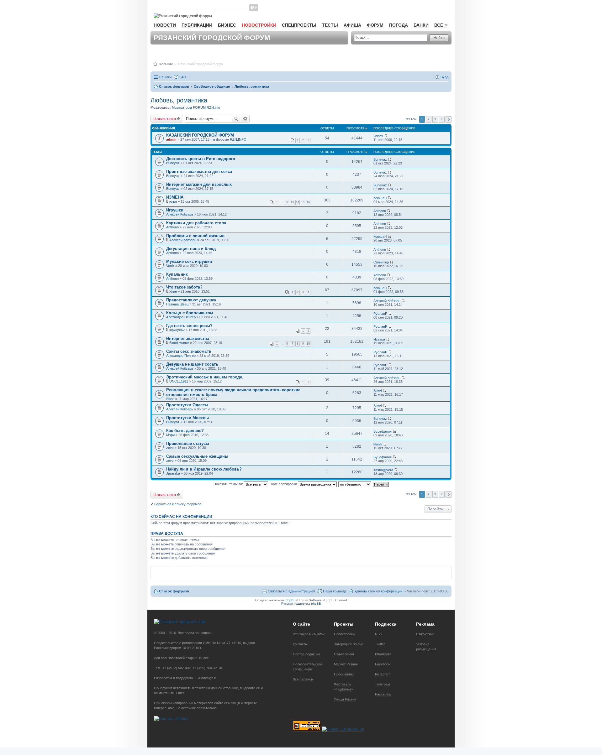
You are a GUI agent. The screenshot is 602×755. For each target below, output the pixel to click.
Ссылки (165, 77)
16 (308, 202)
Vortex (378, 136)
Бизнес (227, 25)
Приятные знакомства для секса (199, 171)
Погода (398, 25)
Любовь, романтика (178, 100)
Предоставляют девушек (191, 300)
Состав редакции (306, 654)
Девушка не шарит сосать (192, 364)
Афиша (352, 25)
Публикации (197, 25)
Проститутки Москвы (187, 417)
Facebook (382, 664)
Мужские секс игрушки (189, 261)
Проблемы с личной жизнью (195, 235)
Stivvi (170, 399)
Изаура (379, 339)
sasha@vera (383, 470)
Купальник (177, 274)
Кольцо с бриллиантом (189, 312)
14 (297, 202)
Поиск (236, 118)
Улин (173, 291)
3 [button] (435, 119)
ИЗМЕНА (174, 197)
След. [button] (449, 119)
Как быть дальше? (185, 430)
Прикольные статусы (187, 443)
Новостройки (259, 25)
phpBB (291, 600)
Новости (165, 25)
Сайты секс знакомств (188, 351)
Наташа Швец (177, 304)
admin (171, 139)
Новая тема (164, 119)
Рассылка (383, 694)
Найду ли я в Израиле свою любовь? (204, 469)
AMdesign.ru (207, 678)
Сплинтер (381, 262)
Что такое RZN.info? (309, 634)
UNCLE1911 (178, 381)
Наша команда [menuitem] (334, 591)
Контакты (300, 644)
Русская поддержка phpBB (301, 603)
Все (438, 25)
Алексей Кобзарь (179, 214)
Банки (421, 25)
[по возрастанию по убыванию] (355, 484)
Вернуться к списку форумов (177, 504)
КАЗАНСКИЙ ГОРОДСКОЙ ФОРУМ (200, 135)
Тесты (330, 25)
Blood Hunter (179, 343)
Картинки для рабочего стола (196, 223)
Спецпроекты (299, 25)
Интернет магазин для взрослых (199, 184)
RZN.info (166, 64)
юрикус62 (177, 330)
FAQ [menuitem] (182, 77)
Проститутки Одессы (187, 405)
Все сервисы (303, 679)
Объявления (344, 654)
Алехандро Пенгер (181, 317)
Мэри (170, 435)
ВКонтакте (383, 654)
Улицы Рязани (345, 699)
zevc (170, 448)
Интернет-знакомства (187, 338)
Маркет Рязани (346, 664)
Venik (170, 266)
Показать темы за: (229, 484)
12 (286, 202)
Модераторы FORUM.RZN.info (196, 107)
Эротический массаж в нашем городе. (204, 377)
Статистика (425, 634)
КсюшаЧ (380, 198)
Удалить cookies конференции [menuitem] (378, 591)
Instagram (382, 674)
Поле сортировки (284, 484)
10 (308, 343)
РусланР (380, 313)
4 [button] (442, 119)
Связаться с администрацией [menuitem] (291, 591)
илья (173, 201)
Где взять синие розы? (189, 325)
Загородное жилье (348, 644)
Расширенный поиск (245, 118)
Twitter (380, 644)
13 (292, 202)
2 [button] (429, 119)
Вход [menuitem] (444, 77)
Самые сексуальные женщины (197, 456)
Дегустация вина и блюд (191, 248)
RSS (378, 634)
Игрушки (174, 210)
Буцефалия (382, 431)
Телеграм (382, 684)
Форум (375, 25)
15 (302, 202)
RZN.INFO (238, 139)
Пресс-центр (344, 674)
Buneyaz (173, 163)
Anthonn (379, 211)
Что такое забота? (184, 287)
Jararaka (173, 473)
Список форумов (174, 591)
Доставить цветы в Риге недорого (200, 158)
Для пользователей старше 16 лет (181, 658)
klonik (377, 444)
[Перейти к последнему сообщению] (386, 136)
